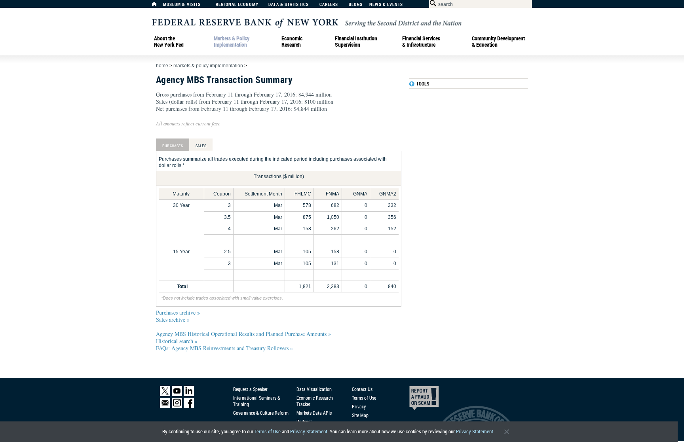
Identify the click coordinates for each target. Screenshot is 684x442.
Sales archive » (173, 319)
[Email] (165, 406)
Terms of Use (268, 431)
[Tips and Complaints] (413, 400)
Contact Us (362, 389)
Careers (328, 4)
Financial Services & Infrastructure (421, 41)
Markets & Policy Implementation (231, 41)
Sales (201, 145)
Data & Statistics (288, 4)
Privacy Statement (308, 431)
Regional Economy (237, 4)
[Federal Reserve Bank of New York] (307, 22)
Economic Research (291, 41)
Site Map (360, 415)
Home (162, 65)
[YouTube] (177, 394)
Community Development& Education (498, 41)
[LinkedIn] (189, 394)
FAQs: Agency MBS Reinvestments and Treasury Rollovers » (224, 348)
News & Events (386, 4)
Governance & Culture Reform (261, 413)
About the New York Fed (169, 41)
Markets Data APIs (314, 413)
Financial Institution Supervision (356, 41)
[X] (165, 394)
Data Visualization (314, 389)
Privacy (359, 406)
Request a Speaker (250, 389)
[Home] (158, 6)
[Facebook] (189, 406)
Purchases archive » (178, 312)
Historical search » (177, 341)
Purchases (172, 145)
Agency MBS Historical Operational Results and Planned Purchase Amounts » (243, 334)
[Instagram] (177, 406)
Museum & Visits (182, 4)
